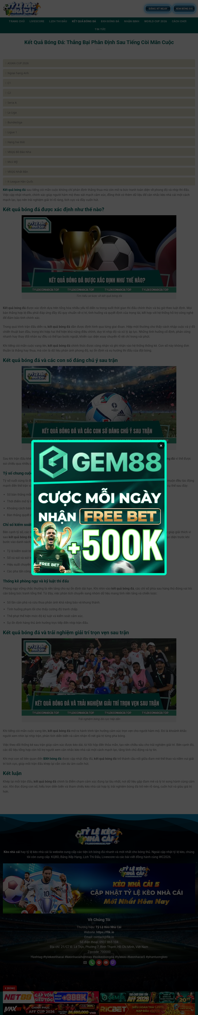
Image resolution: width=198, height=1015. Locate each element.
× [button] (161, 445)
